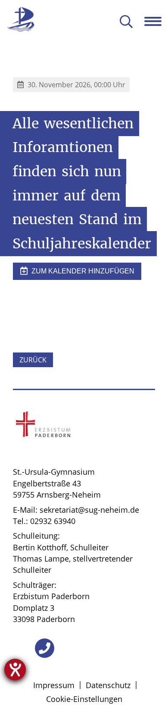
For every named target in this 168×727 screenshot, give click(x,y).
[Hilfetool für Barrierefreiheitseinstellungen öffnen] (15, 669)
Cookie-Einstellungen (84, 699)
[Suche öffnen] (126, 22)
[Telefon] (44, 648)
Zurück (33, 360)
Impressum (54, 685)
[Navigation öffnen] (156, 21)
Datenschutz (108, 685)
